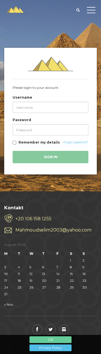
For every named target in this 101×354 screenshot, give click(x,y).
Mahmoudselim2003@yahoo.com (53, 230)
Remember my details (39, 142)
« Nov (8, 304)
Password (22, 120)
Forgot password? (75, 142)
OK (50, 339)
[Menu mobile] (91, 11)
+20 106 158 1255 (33, 218)
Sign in (51, 157)
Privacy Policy (50, 348)
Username (22, 97)
